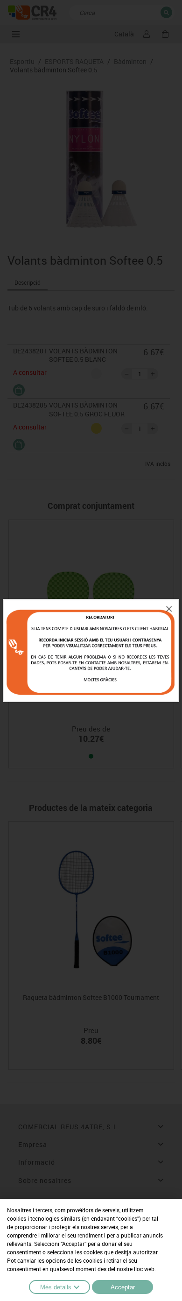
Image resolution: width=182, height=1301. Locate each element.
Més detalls (55, 1287)
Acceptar (123, 1287)
